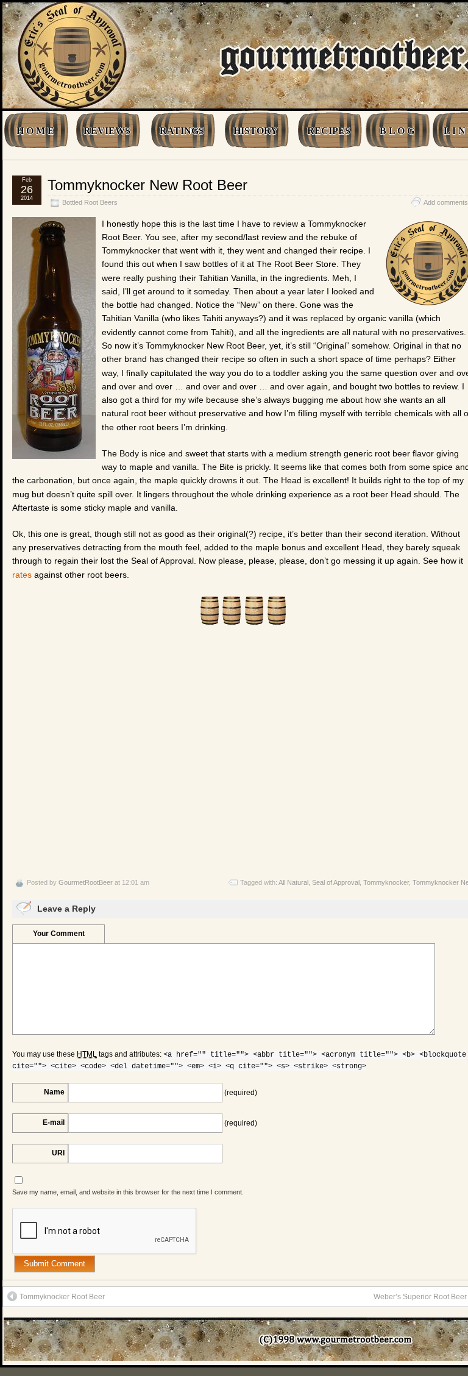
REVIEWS (106, 131)
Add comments (446, 202)
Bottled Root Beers (90, 202)
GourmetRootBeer (85, 882)
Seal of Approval (336, 882)
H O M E (35, 131)
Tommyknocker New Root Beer (147, 185)
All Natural (293, 882)
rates (22, 575)
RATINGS (182, 131)
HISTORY (255, 131)
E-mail (54, 1122)
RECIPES (328, 131)
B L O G (397, 131)
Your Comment (59, 933)
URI (58, 1153)
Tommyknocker (386, 882)
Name (54, 1092)
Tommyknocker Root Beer (62, 1297)
